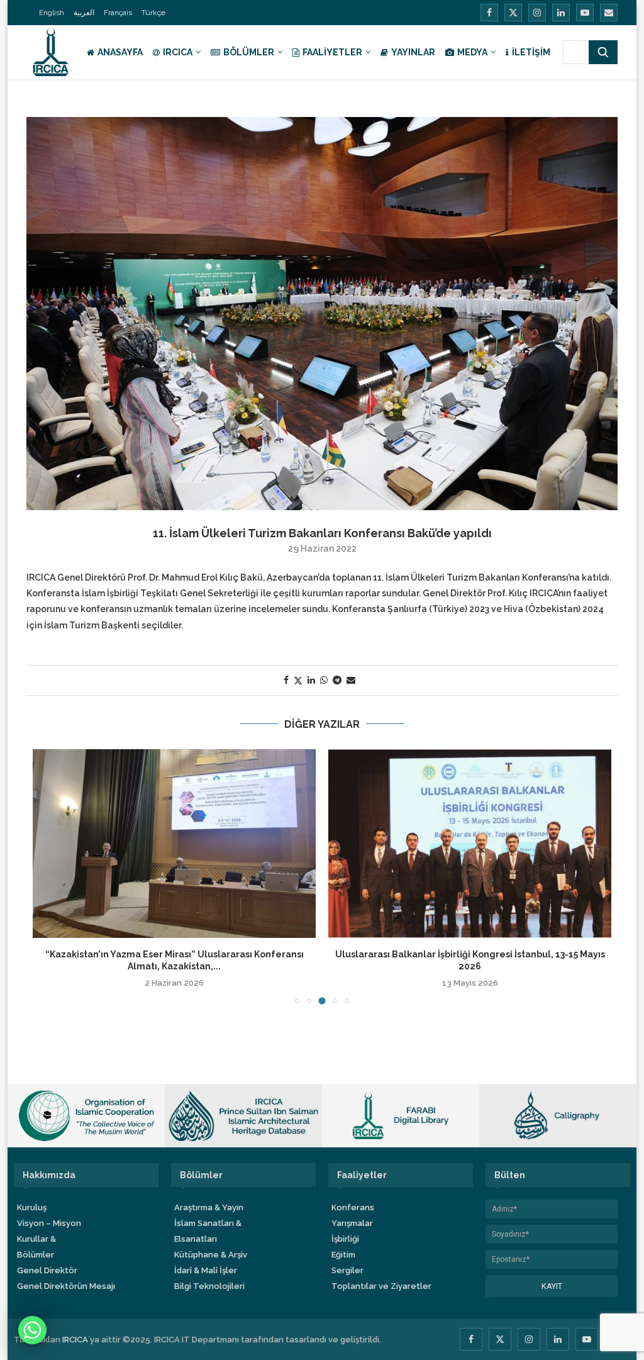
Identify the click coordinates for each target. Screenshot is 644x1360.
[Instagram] (537, 12)
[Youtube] (585, 12)
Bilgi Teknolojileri (209, 1286)
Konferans (352, 1207)
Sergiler (347, 1270)
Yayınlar (413, 52)
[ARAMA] (603, 52)
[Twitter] (513, 12)
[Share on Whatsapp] (324, 680)
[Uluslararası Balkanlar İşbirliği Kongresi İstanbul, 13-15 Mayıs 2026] (469, 843)
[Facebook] (489, 12)
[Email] (609, 12)
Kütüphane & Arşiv (210, 1254)
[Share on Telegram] (337, 680)
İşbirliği (345, 1239)
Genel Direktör (47, 1270)
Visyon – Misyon (49, 1223)
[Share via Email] (351, 680)
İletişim (531, 52)
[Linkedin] (561, 12)
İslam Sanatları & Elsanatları (208, 1231)
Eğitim (343, 1254)
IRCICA (177, 52)
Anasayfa (120, 52)
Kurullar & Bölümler (36, 1246)
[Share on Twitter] (298, 680)
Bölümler (248, 52)
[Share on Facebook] (286, 680)
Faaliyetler (332, 52)
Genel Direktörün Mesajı (66, 1286)
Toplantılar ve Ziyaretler (381, 1286)
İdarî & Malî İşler (205, 1270)
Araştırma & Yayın (208, 1207)
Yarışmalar (352, 1223)
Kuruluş (32, 1207)
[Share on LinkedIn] (311, 680)
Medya (472, 52)
